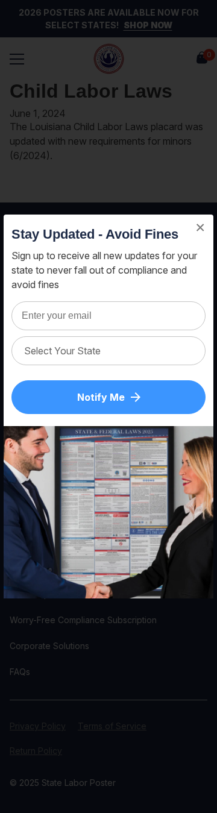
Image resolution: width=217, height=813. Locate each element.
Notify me (101, 397)
